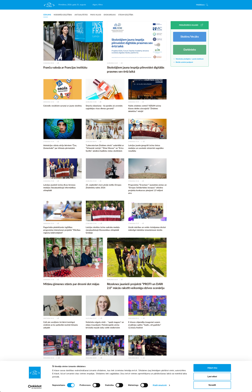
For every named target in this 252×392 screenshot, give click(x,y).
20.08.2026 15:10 (91, 181)
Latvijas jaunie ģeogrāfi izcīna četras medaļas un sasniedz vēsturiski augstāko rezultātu (146, 148)
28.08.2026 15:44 (133, 102)
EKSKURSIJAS (110, 15)
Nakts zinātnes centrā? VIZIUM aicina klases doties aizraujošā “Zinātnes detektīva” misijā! (144, 108)
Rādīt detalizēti (160, 385)
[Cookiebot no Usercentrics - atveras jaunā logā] (34, 387)
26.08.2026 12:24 (112, 63)
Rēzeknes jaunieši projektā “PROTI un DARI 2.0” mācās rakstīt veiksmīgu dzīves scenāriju (135, 286)
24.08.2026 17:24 (133, 141)
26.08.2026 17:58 (48, 279)
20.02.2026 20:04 (91, 358)
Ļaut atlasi (212, 376)
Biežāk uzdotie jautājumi (184, 62)
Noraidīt (212, 385)
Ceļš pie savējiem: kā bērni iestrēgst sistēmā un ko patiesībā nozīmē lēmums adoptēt (60, 325)
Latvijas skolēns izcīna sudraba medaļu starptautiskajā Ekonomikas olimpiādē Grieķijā (103, 230)
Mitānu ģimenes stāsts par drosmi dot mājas (71, 284)
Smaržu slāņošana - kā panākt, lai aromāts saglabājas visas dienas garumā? (104, 107)
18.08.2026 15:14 (48, 223)
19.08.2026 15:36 (133, 181)
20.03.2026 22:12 (48, 358)
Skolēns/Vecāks (189, 36)
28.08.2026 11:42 (48, 102)
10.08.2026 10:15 (112, 279)
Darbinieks (189, 49)
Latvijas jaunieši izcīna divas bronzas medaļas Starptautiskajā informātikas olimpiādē (59, 187)
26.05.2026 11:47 (91, 318)
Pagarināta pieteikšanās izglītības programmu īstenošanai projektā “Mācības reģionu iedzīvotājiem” (61, 230)
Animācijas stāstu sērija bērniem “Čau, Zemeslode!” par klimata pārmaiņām (60, 146)
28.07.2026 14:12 (48, 318)
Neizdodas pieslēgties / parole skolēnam (190, 59)
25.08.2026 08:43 (91, 141)
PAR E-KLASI (95, 15)
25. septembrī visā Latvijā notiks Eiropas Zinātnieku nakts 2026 (103, 186)
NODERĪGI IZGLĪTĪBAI (63, 15)
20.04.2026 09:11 (133, 318)
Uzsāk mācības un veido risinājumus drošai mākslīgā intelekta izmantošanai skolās (147, 228)
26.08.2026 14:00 (91, 102)
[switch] (96, 385)
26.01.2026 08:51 (133, 358)
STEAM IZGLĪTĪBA (125, 15)
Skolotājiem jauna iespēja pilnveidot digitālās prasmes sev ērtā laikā (135, 69)
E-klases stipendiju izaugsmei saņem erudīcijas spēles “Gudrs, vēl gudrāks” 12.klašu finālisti (144, 325)
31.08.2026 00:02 (48, 63)
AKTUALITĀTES (81, 15)
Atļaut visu (212, 368)
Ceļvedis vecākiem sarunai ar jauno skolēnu (62, 106)
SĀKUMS (47, 15)
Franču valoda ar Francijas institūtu (65, 67)
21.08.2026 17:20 (48, 181)
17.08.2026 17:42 (91, 223)
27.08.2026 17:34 (48, 141)
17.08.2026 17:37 (133, 223)
